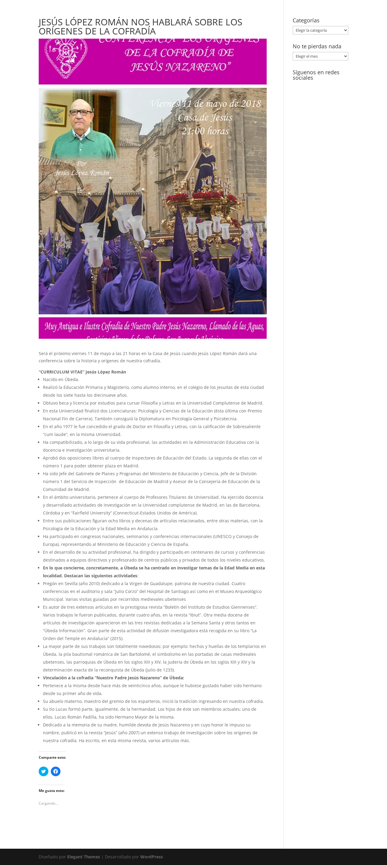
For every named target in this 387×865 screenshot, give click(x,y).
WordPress (151, 857)
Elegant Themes (83, 857)
